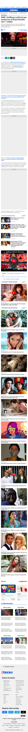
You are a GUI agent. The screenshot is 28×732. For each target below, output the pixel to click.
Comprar (13, 599)
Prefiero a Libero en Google (12, 279)
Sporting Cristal (24, 7)
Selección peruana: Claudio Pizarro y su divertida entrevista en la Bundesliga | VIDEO (12, 159)
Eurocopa (18, 686)
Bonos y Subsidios (19, 696)
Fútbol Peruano (13, 13)
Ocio (16, 694)
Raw (3, 275)
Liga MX (17, 692)
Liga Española (19, 689)
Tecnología (18, 703)
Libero (19, 723)
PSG (17, 690)
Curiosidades (18, 701)
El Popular (14, 723)
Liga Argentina (19, 688)
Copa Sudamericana (20, 685)
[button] (26, 10)
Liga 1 (5, 686)
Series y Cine (18, 700)
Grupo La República (7, 723)
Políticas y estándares (17, 718)
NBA (4, 699)
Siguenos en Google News (14, 58)
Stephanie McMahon (17, 273)
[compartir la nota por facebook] (6, 58)
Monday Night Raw (17, 66)
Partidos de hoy (6, 7)
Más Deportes (4, 15)
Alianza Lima (18, 7)
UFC (5, 696)
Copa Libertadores (20, 682)
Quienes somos (10, 718)
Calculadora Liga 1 (7, 688)
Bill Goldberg (10, 273)
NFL (4, 703)
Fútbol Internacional (20, 680)
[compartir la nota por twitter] (11, 58)
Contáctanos (5, 718)
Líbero (4, 29)
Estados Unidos (19, 704)
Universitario (12, 7)
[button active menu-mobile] (1, 10)
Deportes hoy (6, 694)
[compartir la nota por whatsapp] (9, 58)
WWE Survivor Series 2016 (16, 62)
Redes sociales (19, 697)
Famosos (18, 699)
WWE (24, 103)
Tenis (5, 700)
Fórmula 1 (6, 701)
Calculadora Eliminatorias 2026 (7, 690)
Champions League (20, 684)
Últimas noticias (4, 13)
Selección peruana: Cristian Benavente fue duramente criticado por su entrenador (13, 97)
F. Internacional (22, 13)
